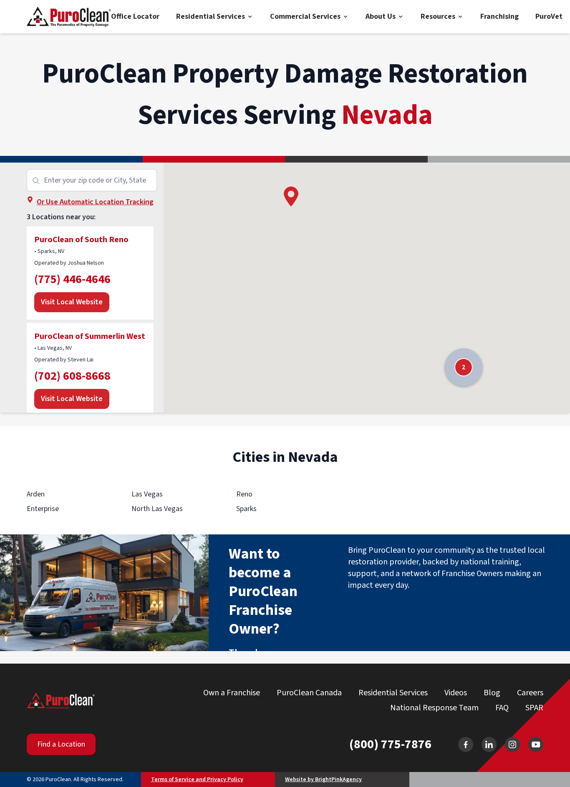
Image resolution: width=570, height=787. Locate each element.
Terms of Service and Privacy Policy (197, 779)
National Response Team (434, 708)
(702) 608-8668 (72, 376)
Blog (492, 693)
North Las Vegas (157, 509)
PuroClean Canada (309, 693)
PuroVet (548, 16)
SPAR (534, 708)
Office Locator (135, 16)
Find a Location (61, 744)
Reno (244, 494)
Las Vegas (147, 494)
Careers (530, 693)
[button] (291, 196)
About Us (381, 16)
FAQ (502, 708)
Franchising (499, 16)
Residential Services (210, 16)
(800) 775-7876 (390, 744)
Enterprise (43, 509)
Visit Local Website (72, 302)
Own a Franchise (231, 693)
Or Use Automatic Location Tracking (95, 202)
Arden (36, 494)
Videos (455, 693)
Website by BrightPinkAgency (323, 779)
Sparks (246, 509)
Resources (438, 16)
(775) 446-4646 (72, 279)
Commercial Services (305, 16)
